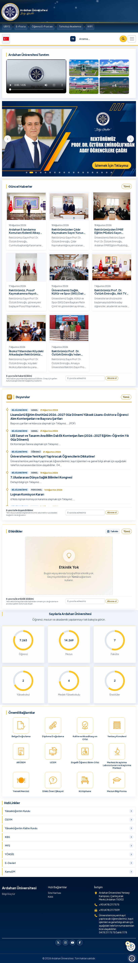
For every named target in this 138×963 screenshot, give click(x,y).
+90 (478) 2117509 (109, 909)
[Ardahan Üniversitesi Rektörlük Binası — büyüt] (84, 67)
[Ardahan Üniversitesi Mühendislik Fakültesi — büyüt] (114, 67)
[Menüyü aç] (132, 38)
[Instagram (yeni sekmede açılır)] (65, 942)
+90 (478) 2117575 (109, 904)
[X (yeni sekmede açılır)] (58, 942)
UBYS (7, 26)
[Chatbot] (132, 958)
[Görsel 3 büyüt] (84, 85)
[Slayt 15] (93, 172)
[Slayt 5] (45, 172)
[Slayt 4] (41, 172)
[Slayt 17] (102, 172)
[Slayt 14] (88, 172)
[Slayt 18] (107, 172)
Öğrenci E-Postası (42, 26)
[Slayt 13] (83, 172)
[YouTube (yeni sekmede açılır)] (72, 942)
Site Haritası (54, 892)
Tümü (126, 186)
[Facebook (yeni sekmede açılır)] (79, 942)
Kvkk (50, 896)
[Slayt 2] (31, 172)
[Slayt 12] (78, 172)
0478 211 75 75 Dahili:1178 (113, 932)
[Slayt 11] (74, 172)
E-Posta (21, 26)
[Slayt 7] (55, 172)
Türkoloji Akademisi (70, 26)
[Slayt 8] (60, 172)
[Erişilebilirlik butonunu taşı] (127, 943)
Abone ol (112, 378)
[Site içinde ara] (123, 39)
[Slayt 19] (111, 172)
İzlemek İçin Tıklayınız (111, 165)
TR (73, 39)
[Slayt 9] (64, 172)
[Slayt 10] (69, 172)
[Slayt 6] (50, 172)
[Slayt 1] (27, 172)
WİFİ (90, 26)
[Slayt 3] (36, 172)
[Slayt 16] (97, 172)
